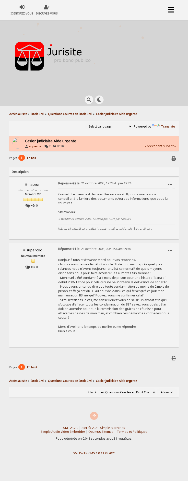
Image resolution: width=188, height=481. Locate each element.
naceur (34, 184)
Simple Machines (112, 428)
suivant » (169, 146)
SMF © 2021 (90, 428)
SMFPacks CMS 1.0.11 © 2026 (94, 453)
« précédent (153, 146)
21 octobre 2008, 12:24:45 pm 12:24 (94, 183)
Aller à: (92, 392)
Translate (168, 126)
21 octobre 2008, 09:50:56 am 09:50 (94, 249)
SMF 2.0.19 (70, 428)
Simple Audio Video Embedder (63, 432)
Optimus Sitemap (101, 432)
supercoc (35, 146)
